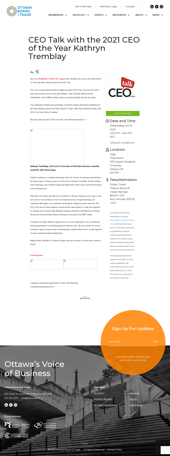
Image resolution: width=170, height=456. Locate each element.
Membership (55, 15)
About (139, 15)
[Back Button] (31, 72)
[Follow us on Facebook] (156, 6)
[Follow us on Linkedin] (152, 6)
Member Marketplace (105, 405)
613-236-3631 (11, 398)
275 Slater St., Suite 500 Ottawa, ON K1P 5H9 (28, 394)
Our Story (99, 393)
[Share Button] (37, 72)
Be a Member (84, 6)
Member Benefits (103, 399)
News (156, 15)
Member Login (108, 6)
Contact (130, 6)
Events (99, 15)
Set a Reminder (123, 113)
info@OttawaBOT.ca (32, 398)
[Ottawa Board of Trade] (19, 11)
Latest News (136, 405)
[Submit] (154, 341)
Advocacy (79, 15)
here (85, 120)
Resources (119, 15)
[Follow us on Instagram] (161, 6)
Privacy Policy (115, 449)
